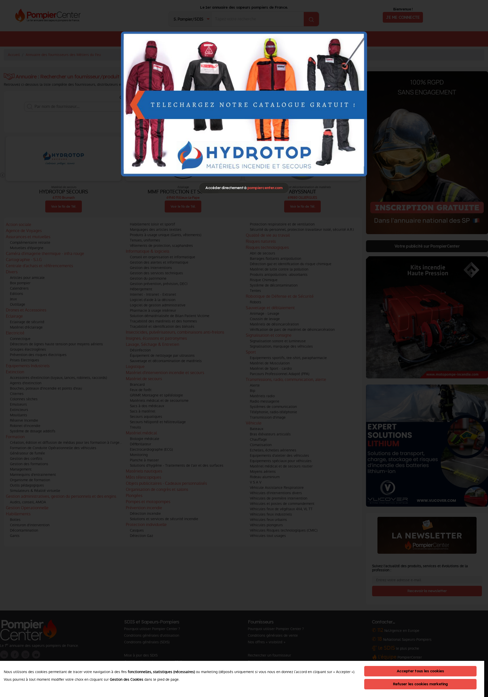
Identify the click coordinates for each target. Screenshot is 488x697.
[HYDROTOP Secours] (244, 103)
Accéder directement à (243, 187)
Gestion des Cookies (126, 679)
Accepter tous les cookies (420, 670)
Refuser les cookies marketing (420, 683)
